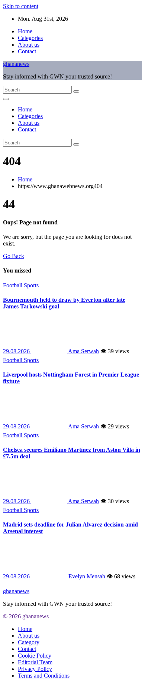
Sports (31, 285)
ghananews (16, 64)
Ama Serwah (83, 351)
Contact (27, 51)
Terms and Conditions (44, 675)
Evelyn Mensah (86, 576)
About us (28, 44)
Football (13, 285)
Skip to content (20, 6)
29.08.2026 (17, 351)
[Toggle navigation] (6, 99)
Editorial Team (35, 662)
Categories (30, 38)
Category (28, 642)
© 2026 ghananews (26, 616)
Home (25, 31)
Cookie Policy (34, 655)
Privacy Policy (35, 669)
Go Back (13, 256)
